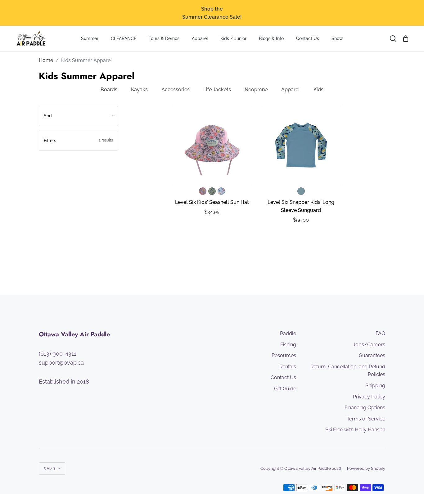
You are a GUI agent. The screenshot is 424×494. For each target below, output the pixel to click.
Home (46, 60)
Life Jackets (217, 89)
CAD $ (50, 468)
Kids (318, 89)
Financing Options (365, 408)
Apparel (290, 89)
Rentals (287, 367)
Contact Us (283, 377)
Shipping (375, 385)
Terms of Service (366, 419)
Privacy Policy (369, 397)
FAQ (380, 333)
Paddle (288, 333)
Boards (109, 89)
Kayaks (139, 89)
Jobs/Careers (369, 345)
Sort (48, 115)
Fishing (288, 345)
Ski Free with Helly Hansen (355, 430)
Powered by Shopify (366, 468)
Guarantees (372, 355)
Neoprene (256, 89)
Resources (284, 355)
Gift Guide (285, 389)
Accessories (175, 89)
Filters (78, 140)
